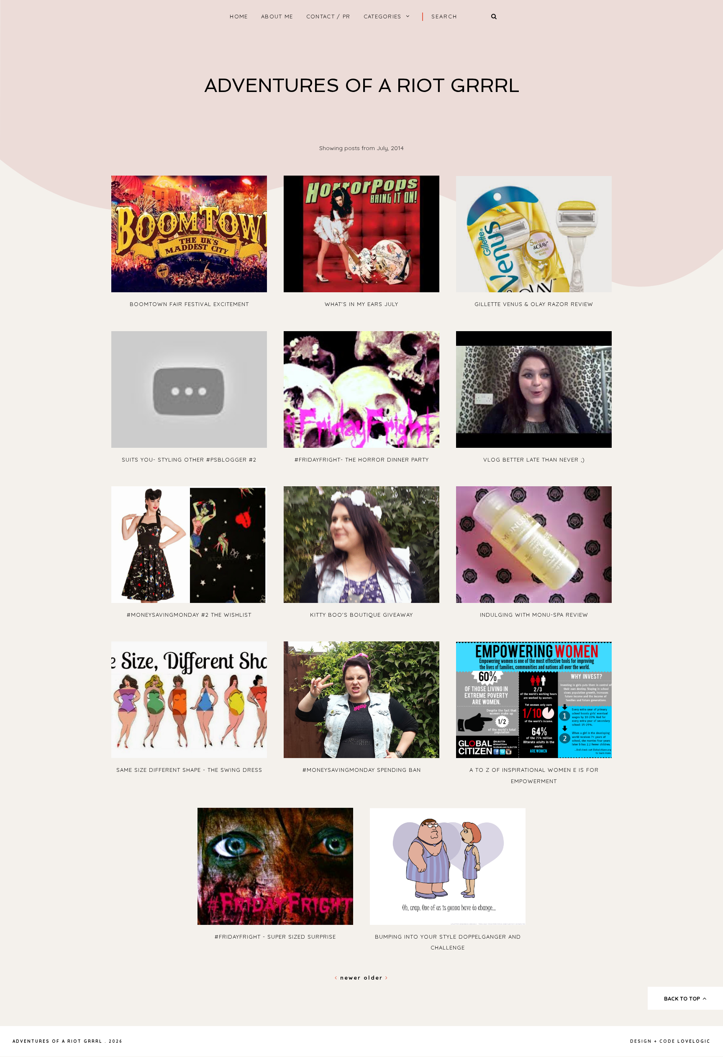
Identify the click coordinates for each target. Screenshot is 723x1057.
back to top (683, 998)
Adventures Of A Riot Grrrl (361, 85)
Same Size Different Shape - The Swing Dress (189, 769)
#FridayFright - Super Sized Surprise (275, 936)
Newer (351, 977)
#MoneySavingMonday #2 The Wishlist (189, 614)
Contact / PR (328, 16)
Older (374, 977)
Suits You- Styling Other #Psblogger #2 (189, 459)
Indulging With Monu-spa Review (534, 614)
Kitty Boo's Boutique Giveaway (361, 614)
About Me (277, 16)
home (239, 16)
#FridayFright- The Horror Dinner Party (362, 459)
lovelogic (693, 1041)
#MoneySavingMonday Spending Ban (362, 769)
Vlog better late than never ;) (534, 459)
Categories (383, 16)
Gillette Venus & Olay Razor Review (533, 304)
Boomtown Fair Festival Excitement (189, 304)
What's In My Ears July (361, 304)
